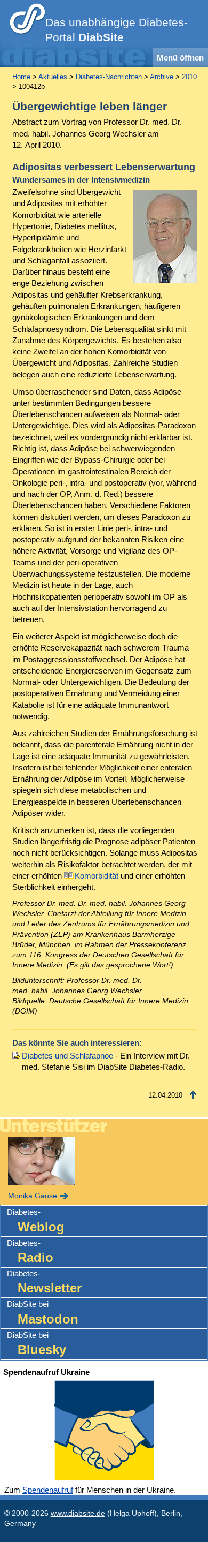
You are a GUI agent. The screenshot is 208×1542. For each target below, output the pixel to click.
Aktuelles (52, 77)
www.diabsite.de (78, 1513)
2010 (189, 77)
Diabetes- (36, 1220)
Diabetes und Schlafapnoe (67, 1055)
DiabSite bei (42, 1312)
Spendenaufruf (47, 1489)
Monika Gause (32, 1196)
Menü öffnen (180, 57)
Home (21, 77)
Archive (161, 77)
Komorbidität (96, 875)
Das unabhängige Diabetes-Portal (116, 30)
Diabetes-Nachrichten (109, 77)
